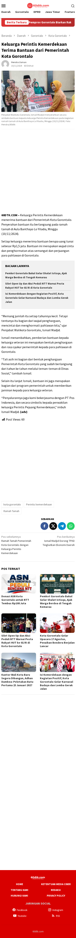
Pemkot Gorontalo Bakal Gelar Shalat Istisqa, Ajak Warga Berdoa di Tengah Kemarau (56, 602)
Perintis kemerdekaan (39, 504)
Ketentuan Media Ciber (56, 884)
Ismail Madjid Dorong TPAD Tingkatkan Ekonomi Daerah (59, 541)
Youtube (22, 916)
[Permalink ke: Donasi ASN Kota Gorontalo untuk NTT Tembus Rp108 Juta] (18, 584)
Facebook (22, 910)
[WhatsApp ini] (71, 526)
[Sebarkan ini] (44, 526)
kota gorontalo (12, 504)
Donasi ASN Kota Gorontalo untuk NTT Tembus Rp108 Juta (15, 600)
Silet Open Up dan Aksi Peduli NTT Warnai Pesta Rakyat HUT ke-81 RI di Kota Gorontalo (17, 641)
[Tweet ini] (53, 526)
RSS (58, 916)
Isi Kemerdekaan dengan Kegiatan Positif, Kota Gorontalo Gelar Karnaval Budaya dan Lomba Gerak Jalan (36, 298)
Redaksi (56, 890)
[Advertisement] (38, 171)
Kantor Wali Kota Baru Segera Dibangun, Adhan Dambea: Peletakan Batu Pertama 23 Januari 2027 (17, 680)
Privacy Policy (56, 895)
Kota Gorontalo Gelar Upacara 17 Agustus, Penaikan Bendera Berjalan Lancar (57, 641)
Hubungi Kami (19, 895)
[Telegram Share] (62, 526)
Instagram (57, 910)
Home (19, 884)
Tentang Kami (19, 890)
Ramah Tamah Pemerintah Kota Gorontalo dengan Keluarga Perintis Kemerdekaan (16, 545)
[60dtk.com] (38, 5)
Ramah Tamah (11, 511)
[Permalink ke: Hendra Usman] (5, 64)
